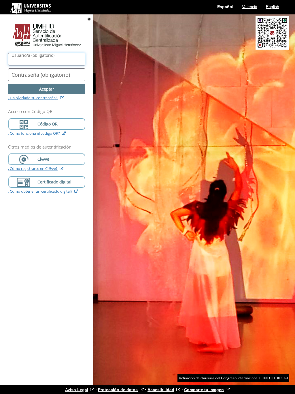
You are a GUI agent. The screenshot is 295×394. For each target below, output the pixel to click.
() (33, 55)
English (272, 6)
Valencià (249, 6)
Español (225, 6)
